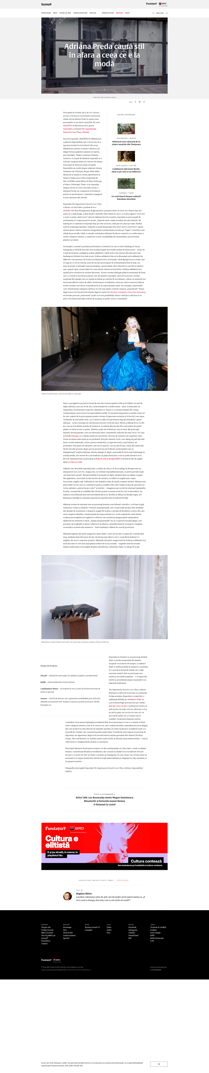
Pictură (133, 165)
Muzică (133, 138)
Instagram (132, 930)
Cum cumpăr (155, 933)
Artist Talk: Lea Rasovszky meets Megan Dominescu (104, 797)
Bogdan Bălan (105, 72)
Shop (127, 13)
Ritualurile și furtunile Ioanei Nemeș (104, 801)
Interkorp (156, 970)
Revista (119, 13)
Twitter (139, 101)
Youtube (131, 933)
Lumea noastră (80, 13)
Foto (108, 933)
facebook (135, 101)
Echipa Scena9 (47, 930)
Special (92, 13)
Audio (109, 930)
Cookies (153, 930)
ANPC (152, 935)
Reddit (144, 101)
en (157, 13)
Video (109, 927)
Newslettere (108, 13)
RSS (129, 938)
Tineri (131, 193)
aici (81, 1066)
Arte (55, 13)
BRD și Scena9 (47, 933)
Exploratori (122, 138)
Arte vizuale (107, 39)
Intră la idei (65, 13)
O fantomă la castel (104, 804)
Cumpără (88, 930)
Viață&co (123, 193)
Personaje (46, 13)
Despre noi (45, 927)
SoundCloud (133, 935)
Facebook (132, 927)
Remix (97, 39)
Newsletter (45, 941)
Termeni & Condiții (158, 927)
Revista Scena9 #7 (92, 927)
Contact (44, 944)
